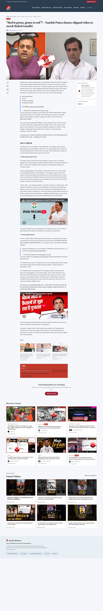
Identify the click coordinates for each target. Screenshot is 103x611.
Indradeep (75, 430)
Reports (76, 7)
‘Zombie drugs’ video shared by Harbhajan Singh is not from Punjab (20, 523)
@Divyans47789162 (25, 119)
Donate (82, 7)
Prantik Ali (12, 431)
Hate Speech (68, 7)
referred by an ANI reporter (41, 256)
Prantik (43, 461)
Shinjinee (80, 430)
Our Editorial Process (12, 553)
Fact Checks (36, 7)
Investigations (57, 7)
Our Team (47, 553)
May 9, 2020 (44, 110)
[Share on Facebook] (7, 82)
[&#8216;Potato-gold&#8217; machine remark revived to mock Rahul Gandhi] (43, 347)
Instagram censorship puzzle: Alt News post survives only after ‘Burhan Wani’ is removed (82, 426)
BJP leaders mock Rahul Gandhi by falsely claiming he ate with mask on (59, 356)
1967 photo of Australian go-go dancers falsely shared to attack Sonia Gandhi (49, 427)
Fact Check (13, 16)
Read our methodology (27, 375)
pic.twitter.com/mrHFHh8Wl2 (36, 106)
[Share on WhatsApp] (7, 89)
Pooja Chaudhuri (12, 30)
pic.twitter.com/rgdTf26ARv (38, 250)
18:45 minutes (29, 171)
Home (7, 16)
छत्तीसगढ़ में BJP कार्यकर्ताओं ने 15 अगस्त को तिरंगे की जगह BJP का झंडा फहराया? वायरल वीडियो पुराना (20, 498)
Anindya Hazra (44, 430)
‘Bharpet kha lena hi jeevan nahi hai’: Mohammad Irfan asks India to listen (49, 457)
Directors (55, 553)
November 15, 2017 (45, 254)
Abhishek (48, 461)
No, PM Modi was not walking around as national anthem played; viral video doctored (82, 458)
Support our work (91, 1)
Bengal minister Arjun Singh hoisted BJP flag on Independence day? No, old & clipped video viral (81, 498)
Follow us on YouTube (91, 475)
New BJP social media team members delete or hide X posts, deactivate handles (20, 457)
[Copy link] (7, 92)
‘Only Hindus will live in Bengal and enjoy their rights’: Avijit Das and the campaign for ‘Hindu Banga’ (20, 427)
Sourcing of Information (35, 553)
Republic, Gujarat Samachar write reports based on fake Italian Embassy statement (82, 523)
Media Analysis (46, 7)
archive (59, 92)
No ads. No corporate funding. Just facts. (17, 1)
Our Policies (24, 553)
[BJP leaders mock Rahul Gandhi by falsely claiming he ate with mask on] (59, 347)
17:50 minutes (29, 273)
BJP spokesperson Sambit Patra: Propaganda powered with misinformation (26, 356)
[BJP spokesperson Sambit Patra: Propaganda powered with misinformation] (27, 347)
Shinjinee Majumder (14, 461)
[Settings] (95, 7)
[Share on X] (7, 86)
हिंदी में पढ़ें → (80, 104)
